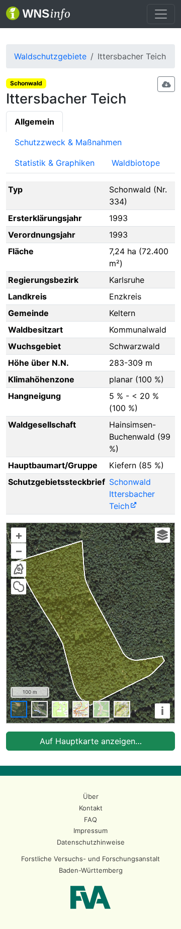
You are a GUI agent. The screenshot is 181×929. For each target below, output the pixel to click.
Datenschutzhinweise (91, 842)
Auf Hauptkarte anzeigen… (91, 741)
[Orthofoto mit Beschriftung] (39, 709)
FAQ (90, 819)
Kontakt (91, 808)
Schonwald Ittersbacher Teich (132, 494)
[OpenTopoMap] (122, 709)
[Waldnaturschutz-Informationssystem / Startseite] (38, 14)
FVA (90, 897)
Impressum (90, 831)
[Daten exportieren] (166, 84)
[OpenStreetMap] (101, 709)
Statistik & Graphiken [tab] (55, 163)
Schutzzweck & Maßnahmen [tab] (68, 142)
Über (91, 796)
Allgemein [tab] (34, 122)
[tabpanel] (90, 466)
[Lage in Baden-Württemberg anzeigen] (18, 568)
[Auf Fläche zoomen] (18, 586)
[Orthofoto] (19, 709)
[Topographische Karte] (60, 709)
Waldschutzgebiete (50, 56)
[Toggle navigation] (161, 14)
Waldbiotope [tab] (136, 163)
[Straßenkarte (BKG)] (80, 709)
